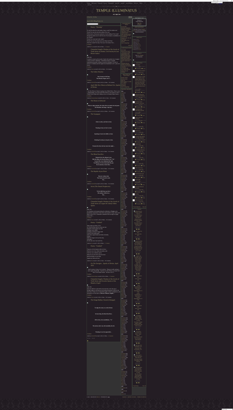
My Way (137, 194)
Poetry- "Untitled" (96, 222)
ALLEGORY (124, 26)
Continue (89, 44)
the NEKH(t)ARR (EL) (140, 150)
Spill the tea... (138, 130)
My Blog (95, 17)
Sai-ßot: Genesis (124, 77)
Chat (139, 47)
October (122, 106)
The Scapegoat (95, 114)
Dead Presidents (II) (139, 173)
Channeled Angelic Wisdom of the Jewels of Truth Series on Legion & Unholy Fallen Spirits (105, 203)
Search (231, 0)
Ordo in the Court (139, 167)
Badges (125, 397)
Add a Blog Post (137, 206)
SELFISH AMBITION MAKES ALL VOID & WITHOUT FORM (126, 29)
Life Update (123, 49)
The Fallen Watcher (97, 72)
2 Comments (112, 276)
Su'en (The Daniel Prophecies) (100, 186)
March (122, 98)
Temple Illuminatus (116, 10)
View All (130, 45)
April (122, 96)
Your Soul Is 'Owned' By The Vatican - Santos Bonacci (138, 338)
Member (138, 39)
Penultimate (123, 85)
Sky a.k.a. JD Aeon (142, 139)
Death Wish (123, 84)
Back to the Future (139, 200)
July (122, 94)
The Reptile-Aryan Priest (99, 171)
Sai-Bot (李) (93, 82)
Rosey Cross (141, 72)
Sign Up (214, 0)
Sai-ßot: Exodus (124, 78)
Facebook (139, 49)
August (122, 92)
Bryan (140, 66)
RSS (87, 340)
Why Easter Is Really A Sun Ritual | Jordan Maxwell (138, 360)
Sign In (217, 0)
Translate (220, 3)
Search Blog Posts (98, 24)
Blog (139, 43)
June (122, 95)
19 (138, 68)
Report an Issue (132, 397)
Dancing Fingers (94, 98)
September (123, 108)
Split (136, 124)
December (123, 103)
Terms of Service (141, 397)
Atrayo (92, 69)
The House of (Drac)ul (98, 101)
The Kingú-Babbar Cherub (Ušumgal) (103, 300)
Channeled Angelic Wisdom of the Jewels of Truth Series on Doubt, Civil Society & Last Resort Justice (105, 51)
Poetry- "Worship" (96, 27)
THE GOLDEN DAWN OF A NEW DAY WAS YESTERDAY (126, 35)
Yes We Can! (138, 155)
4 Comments (110, 335)
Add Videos (136, 385)
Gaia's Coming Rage (125, 42)
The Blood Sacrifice (97, 154)
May (122, 113)
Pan (92, 46)
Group (140, 44)
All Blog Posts (89, 17)
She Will (137, 161)
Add (131, 17)
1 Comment (107, 46)
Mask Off (123, 80)
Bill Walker (141, 97)
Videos (140, 48)
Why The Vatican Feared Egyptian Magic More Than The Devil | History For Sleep (138, 376)
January (122, 100)
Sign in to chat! (224, 409)
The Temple (140, 55)
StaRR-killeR (138, 144)
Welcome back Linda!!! (125, 51)
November (123, 105)
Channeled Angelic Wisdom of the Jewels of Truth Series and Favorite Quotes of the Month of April (105, 281)
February (123, 99)
